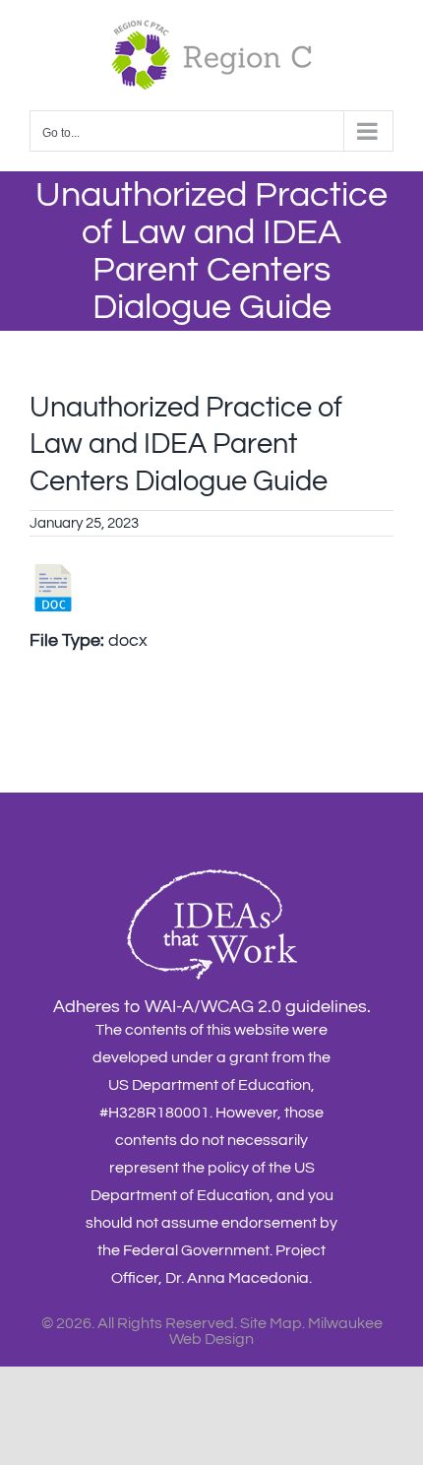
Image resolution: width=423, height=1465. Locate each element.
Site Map (271, 1323)
